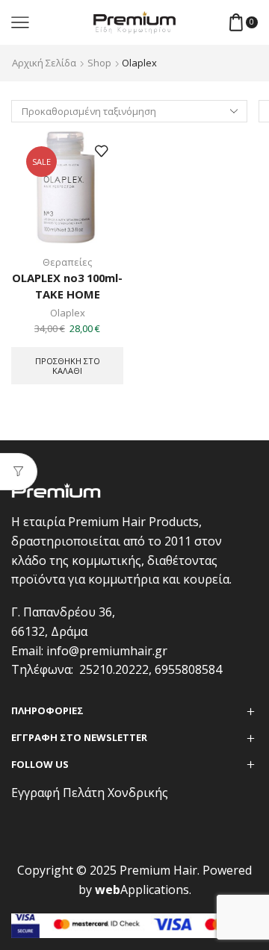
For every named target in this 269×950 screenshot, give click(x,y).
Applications (142, 889)
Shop (99, 62)
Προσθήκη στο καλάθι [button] (67, 365)
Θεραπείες (67, 262)
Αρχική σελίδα (44, 62)
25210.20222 (114, 669)
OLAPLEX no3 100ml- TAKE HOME (67, 285)
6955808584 (188, 669)
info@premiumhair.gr (106, 651)
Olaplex (67, 312)
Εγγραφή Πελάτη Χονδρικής (89, 792)
